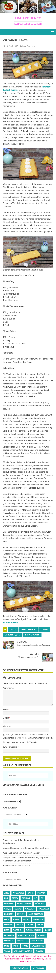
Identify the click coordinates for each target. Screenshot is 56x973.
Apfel (6, 893)
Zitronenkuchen (32, 635)
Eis (42, 898)
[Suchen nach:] (28, 775)
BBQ (6, 898)
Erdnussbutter (24, 904)
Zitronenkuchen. (10, 622)
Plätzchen (17, 930)
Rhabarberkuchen (26, 935)
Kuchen (16, 919)
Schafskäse (22, 941)
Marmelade (38, 919)
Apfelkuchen (18, 893)
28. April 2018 (11, 46)
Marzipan (8, 925)
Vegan (7, 951)
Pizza (6, 930)
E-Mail (6, 718)
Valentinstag (38, 946)
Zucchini (39, 951)
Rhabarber (9, 935)
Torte (25, 946)
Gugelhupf (30, 909)
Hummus (21, 914)
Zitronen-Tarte (12, 635)
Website (7, 726)
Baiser (30, 893)
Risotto (42, 935)
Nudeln (20, 925)
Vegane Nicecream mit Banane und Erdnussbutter (26, 848)
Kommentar (8, 688)
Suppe (6, 946)
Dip (35, 898)
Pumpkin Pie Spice (33, 930)
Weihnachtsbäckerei (23, 951)
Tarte (13, 629)
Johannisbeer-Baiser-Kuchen (16, 865)
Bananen (41, 893)
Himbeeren (8, 914)
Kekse (6, 919)
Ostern (30, 925)
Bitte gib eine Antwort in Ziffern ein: (20, 742)
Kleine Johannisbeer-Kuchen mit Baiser (21, 853)
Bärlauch (26, 898)
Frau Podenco (28, 46)
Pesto (40, 925)
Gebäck (7, 909)
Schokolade (37, 941)
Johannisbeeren (36, 914)
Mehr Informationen (20, 968)
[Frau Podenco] (28, 11)
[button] (52, 32)
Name (5, 709)
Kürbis (26, 919)
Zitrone (44, 629)
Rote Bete (8, 941)
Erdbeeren (8, 904)
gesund (18, 909)
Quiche (48, 930)
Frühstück (40, 904)
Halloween (44, 909)
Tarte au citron (28, 629)
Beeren (15, 898)
